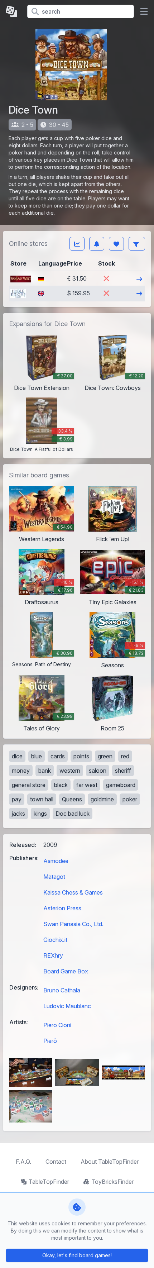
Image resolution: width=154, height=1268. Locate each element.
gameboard (120, 784)
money (21, 770)
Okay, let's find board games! (77, 1255)
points (81, 756)
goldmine (102, 799)
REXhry (53, 955)
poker (129, 799)
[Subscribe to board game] (96, 244)
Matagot (54, 876)
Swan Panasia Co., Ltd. (73, 924)
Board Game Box (65, 971)
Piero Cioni (57, 1025)
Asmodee (55, 860)
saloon (97, 770)
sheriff (123, 770)
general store (28, 784)
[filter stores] (137, 244)
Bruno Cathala (61, 990)
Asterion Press (62, 908)
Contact (55, 1161)
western (69, 770)
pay (16, 799)
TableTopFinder (49, 1181)
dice (17, 756)
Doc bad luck (73, 813)
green (105, 756)
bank (44, 770)
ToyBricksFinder (112, 1181)
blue (36, 756)
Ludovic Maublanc (67, 1006)
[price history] (77, 244)
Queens (72, 799)
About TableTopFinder (110, 1161)
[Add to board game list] (116, 244)
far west (86, 784)
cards (57, 756)
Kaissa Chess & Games (73, 892)
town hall (41, 799)
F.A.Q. (23, 1161)
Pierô (50, 1040)
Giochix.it (55, 939)
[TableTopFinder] (13, 11)
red (125, 756)
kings (40, 813)
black (61, 784)
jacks (18, 813)
